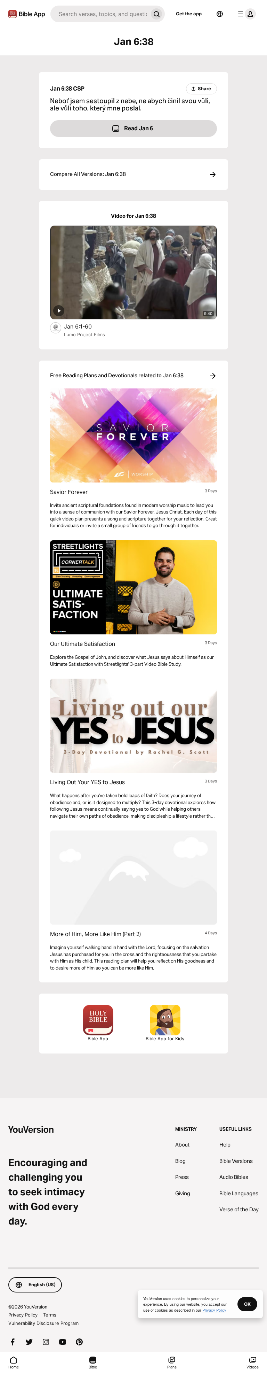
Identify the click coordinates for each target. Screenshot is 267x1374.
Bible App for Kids (165, 1038)
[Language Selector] (220, 14)
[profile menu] (245, 14)
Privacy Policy (23, 1315)
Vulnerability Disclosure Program (43, 1323)
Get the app (189, 13)
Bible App (98, 1038)
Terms (49, 1315)
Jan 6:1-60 (85, 326)
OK (247, 1304)
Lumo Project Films (84, 334)
